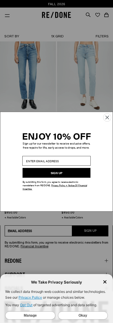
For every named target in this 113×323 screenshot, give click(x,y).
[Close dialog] (107, 117)
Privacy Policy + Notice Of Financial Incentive (55, 187)
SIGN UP (57, 173)
